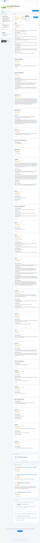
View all (26, 462)
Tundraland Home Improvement (27, 467)
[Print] (37, 3)
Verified (16, 24)
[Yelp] (6, 29)
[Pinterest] (7, 29)
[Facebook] (2, 29)
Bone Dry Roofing (24, 492)
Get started (20, 531)
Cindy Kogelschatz (19, 504)
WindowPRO (23, 482)
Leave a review (36, 10)
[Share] (38, 3)
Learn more (5, 35)
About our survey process (28, 1)
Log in (37, 1)
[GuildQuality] (5, 1)
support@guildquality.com (22, 540)
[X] (3, 29)
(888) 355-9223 (16, 540)
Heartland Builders (25, 504)
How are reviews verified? (36, 19)
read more (25, 507)
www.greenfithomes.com (6, 27)
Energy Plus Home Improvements (27, 474)
